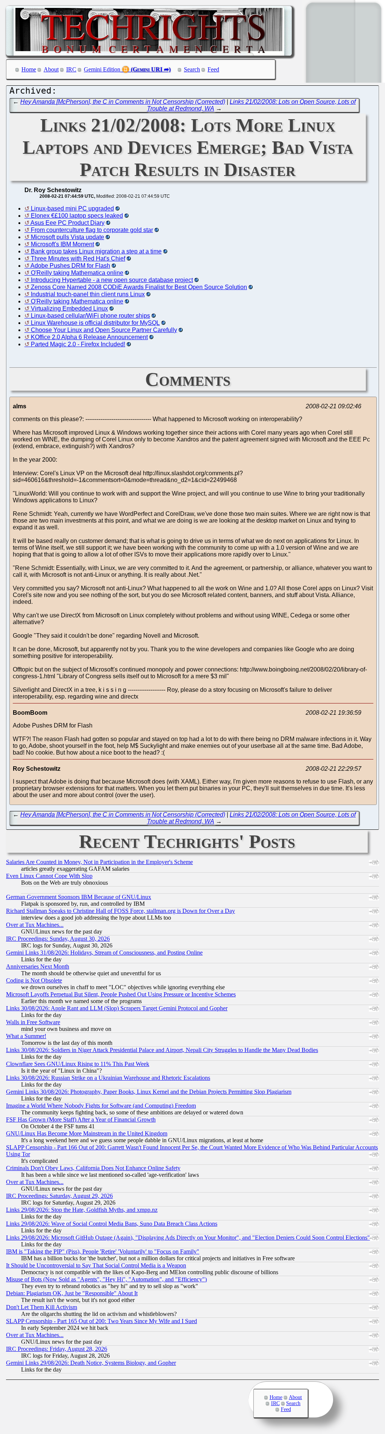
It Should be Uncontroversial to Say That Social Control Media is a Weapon (96, 1265)
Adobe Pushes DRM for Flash (70, 265)
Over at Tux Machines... (35, 925)
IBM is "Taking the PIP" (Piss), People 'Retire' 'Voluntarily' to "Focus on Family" (102, 1251)
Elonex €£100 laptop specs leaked (77, 215)
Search (192, 69)
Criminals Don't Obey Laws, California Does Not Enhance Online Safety (93, 1168)
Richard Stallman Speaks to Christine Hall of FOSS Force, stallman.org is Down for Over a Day (120, 911)
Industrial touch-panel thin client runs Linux (88, 294)
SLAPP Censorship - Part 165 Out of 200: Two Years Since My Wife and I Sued (101, 1321)
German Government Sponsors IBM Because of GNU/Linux (78, 897)
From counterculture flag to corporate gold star (92, 230)
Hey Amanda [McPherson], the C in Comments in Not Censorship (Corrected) (122, 102)
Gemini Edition (102, 69)
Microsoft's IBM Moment (62, 244)
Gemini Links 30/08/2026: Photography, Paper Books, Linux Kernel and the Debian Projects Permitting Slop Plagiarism (148, 1091)
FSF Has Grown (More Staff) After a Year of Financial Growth (81, 1119)
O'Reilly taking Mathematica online (77, 273)
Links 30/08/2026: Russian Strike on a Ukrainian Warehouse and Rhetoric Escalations (108, 1078)
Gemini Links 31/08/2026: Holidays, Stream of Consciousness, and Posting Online (104, 952)
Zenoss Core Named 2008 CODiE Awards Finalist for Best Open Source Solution (139, 287)
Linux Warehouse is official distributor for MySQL (95, 323)
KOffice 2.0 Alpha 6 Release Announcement (89, 337)
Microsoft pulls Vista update (67, 237)
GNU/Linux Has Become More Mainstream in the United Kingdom (86, 1133)
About (51, 69)
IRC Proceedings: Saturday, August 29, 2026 (59, 1196)
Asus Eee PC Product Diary (67, 223)
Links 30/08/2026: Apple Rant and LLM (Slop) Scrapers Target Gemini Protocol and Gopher (116, 1008)
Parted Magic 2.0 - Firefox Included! (78, 344)
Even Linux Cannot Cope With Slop (49, 876)
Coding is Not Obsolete (34, 980)
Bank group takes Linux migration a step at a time (96, 251)
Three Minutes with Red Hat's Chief (78, 258)
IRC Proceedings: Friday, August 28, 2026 (56, 1349)
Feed (213, 69)
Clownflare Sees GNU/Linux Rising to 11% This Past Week (77, 1064)
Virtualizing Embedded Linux (69, 308)
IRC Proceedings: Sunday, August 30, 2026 (58, 938)
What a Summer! (26, 1036)
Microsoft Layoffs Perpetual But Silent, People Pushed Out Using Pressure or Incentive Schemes (121, 994)
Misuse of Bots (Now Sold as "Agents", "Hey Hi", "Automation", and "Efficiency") (106, 1279)
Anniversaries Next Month (37, 966)
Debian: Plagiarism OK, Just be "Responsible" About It (72, 1293)
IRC (71, 69)
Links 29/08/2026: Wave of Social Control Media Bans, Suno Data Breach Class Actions (111, 1223)
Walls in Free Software (33, 1022)
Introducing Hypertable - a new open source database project (112, 280)
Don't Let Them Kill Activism (41, 1307)
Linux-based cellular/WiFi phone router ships (90, 315)
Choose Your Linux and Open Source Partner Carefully (104, 330)
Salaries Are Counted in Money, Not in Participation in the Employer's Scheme (99, 862)
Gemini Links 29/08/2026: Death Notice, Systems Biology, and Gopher (91, 1363)
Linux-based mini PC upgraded (72, 208)
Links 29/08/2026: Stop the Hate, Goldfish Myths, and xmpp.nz (82, 1210)
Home (28, 69)
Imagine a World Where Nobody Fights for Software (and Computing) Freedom (101, 1105)
